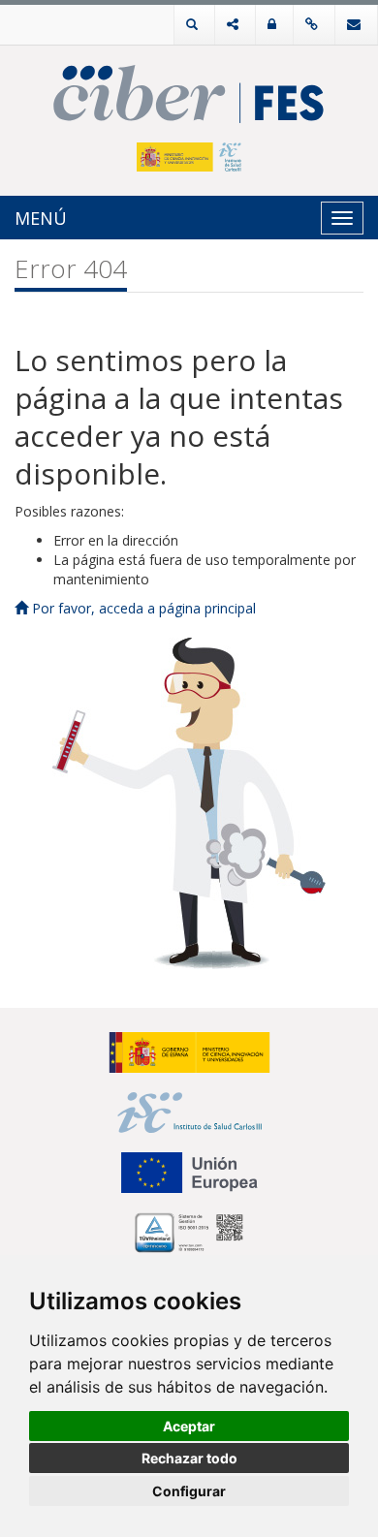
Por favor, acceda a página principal (142, 608)
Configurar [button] (189, 1491)
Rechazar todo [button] (189, 1458)
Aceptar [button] (189, 1426)
